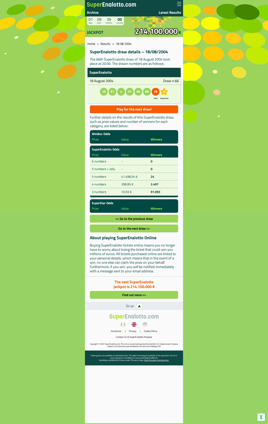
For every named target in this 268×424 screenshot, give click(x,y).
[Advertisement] (134, 395)
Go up (130, 306)
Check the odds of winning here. (156, 360)
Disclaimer (116, 331)
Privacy (132, 331)
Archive (92, 12)
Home (91, 43)
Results (105, 43)
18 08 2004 (123, 43)
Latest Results (170, 12)
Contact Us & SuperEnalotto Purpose (134, 337)
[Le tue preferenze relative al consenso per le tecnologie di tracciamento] (261, 417)
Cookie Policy (150, 331)
